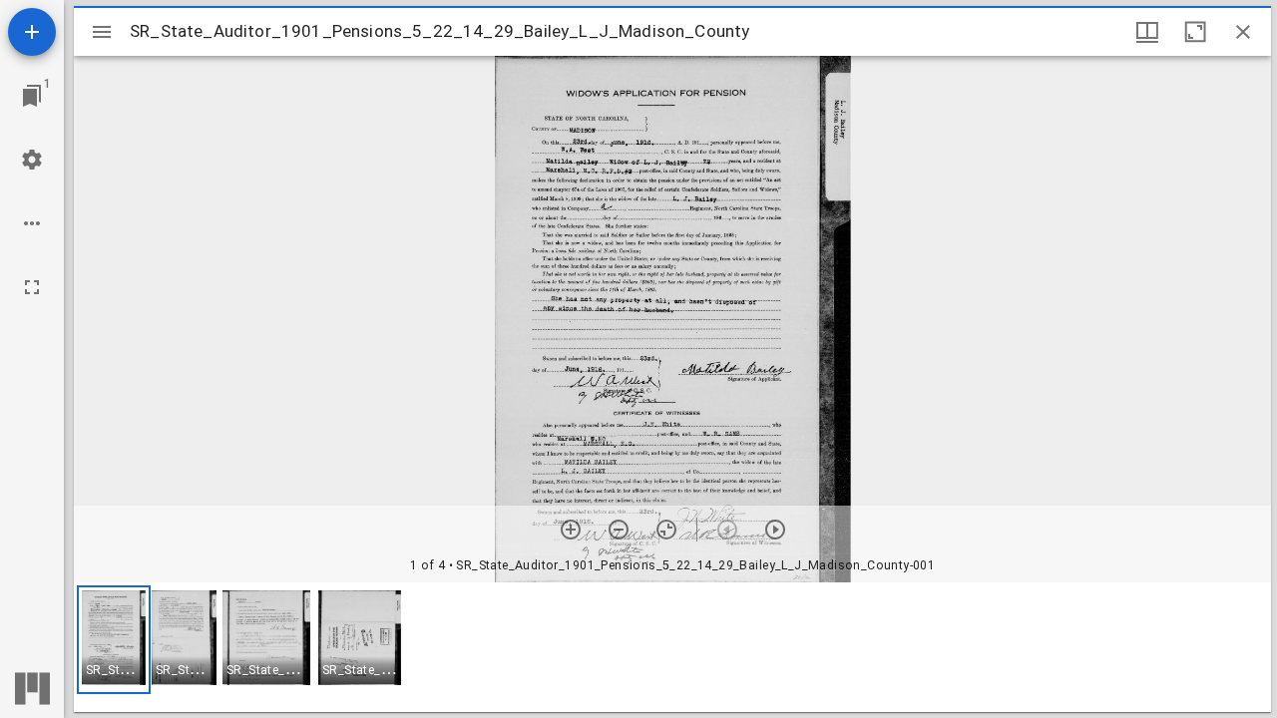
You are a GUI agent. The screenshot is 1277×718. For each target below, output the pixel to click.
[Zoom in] (571, 529)
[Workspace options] (32, 223)
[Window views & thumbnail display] (1147, 32)
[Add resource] (32, 32)
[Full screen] (32, 287)
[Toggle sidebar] (102, 32)
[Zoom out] (618, 529)
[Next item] (775, 529)
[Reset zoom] (666, 529)
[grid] (672, 647)
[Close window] (1243, 32)
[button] (114, 639)
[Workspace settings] (32, 159)
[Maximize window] (1195, 32)
